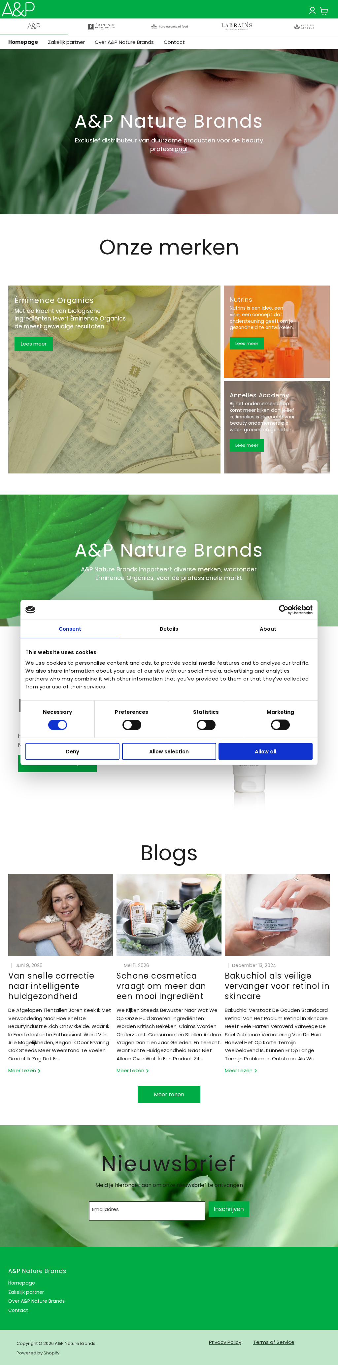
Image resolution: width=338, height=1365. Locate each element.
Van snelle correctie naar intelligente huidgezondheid (51, 986)
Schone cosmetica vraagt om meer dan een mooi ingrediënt (162, 986)
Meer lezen (22, 1070)
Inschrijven (229, 1209)
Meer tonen (169, 1094)
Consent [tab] (70, 628)
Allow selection (169, 751)
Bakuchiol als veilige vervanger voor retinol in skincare (277, 986)
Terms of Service (273, 1342)
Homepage (23, 42)
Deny (72, 751)
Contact (174, 42)
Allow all (265, 751)
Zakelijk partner (66, 42)
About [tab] (268, 628)
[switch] (131, 725)
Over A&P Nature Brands (124, 42)
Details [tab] (169, 628)
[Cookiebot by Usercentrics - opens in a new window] (284, 610)
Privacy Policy (225, 1342)
